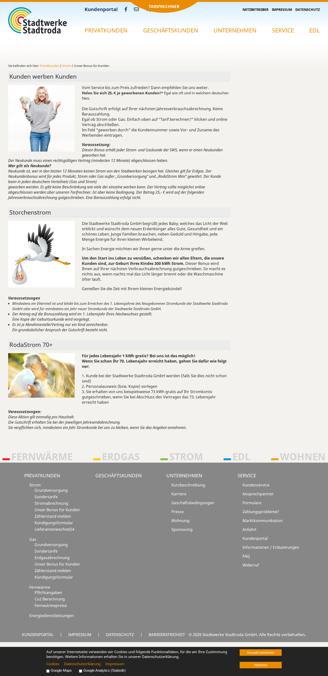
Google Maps (61, 670)
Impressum (282, 9)
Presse (177, 511)
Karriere (178, 494)
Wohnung (180, 520)
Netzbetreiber (255, 9)
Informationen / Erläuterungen (271, 547)
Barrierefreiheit (167, 634)
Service (283, 30)
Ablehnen (260, 665)
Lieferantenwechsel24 (54, 529)
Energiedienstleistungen (51, 615)
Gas (32, 539)
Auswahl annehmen (260, 652)
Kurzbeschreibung (188, 485)
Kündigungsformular (54, 522)
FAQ (246, 556)
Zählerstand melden (53, 516)
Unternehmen (234, 30)
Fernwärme (39, 587)
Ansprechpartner (258, 494)
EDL (314, 30)
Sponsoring (182, 529)
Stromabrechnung (51, 503)
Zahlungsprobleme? (261, 511)
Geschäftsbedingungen (192, 502)
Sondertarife (46, 496)
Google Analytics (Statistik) (104, 670)
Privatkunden (106, 30)
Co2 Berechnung (50, 599)
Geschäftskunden (170, 30)
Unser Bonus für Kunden (57, 509)
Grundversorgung (51, 490)
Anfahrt (249, 529)
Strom (66, 66)
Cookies (52, 663)
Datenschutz (307, 9)
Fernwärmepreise (51, 605)
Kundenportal (101, 9)
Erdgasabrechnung (52, 557)
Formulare (252, 502)
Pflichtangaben (48, 592)
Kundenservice (256, 485)
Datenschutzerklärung (82, 663)
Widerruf (251, 565)
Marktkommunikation (263, 520)
